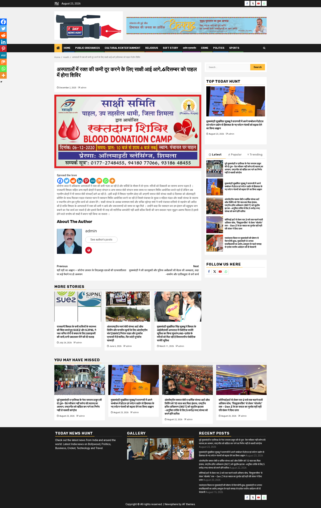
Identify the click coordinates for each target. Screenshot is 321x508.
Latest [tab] (217, 154)
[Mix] (99, 181)
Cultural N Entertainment (122, 48)
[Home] (58, 48)
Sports (234, 48)
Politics (218, 48)
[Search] (264, 48)
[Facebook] (60, 181)
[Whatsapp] (106, 181)
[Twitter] (67, 181)
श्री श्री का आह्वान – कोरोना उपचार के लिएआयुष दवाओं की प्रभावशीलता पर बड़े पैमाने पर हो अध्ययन (91, 270)
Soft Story (170, 48)
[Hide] (1, 81)
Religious (151, 48)
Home (67, 48)
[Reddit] (73, 181)
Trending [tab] (256, 154)
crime (204, 48)
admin (83, 88)
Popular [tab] (236, 154)
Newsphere (171, 504)
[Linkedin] (80, 181)
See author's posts (101, 239)
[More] (112, 181)
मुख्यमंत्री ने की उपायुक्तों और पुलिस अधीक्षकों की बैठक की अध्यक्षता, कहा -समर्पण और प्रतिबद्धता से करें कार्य (164, 270)
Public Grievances (87, 48)
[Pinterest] (86, 181)
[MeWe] (93, 181)
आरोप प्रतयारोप (189, 48)
